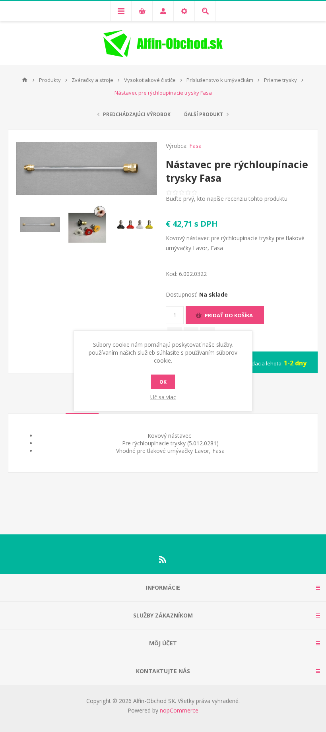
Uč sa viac (163, 397)
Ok (163, 382)
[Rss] (163, 559)
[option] (40, 224)
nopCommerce (179, 710)
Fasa (195, 146)
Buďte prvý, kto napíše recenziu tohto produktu (226, 198)
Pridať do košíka (229, 315)
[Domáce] (25, 80)
